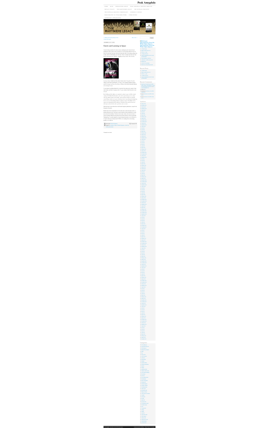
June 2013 (143, 309)
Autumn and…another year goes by (147, 59)
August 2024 (143, 126)
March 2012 (143, 334)
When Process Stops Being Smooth (147, 64)
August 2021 (143, 170)
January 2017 (143, 239)
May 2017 (143, 233)
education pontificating (145, 364)
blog (142, 352)
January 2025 (143, 118)
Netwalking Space (144, 387)
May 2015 (143, 272)
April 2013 (143, 312)
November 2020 (144, 181)
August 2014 (143, 287)
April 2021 (143, 173)
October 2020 (143, 183)
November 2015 (144, 262)
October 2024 (143, 123)
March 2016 (143, 256)
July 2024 (143, 128)
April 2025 (143, 113)
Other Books (133, 14)
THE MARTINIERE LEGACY (124, 9)
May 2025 (143, 111)
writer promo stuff (144, 414)
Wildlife (142, 411)
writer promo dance (109, 126)
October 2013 (143, 303)
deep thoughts (143, 359)
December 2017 (143, 225)
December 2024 (143, 119)
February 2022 (143, 165)
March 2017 (143, 236)
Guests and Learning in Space (115, 45)
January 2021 (143, 178)
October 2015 (143, 264)
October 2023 (143, 136)
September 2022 (144, 157)
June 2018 (143, 218)
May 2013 (143, 311)
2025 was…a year (144, 52)
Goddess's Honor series (145, 370)
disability (142, 361)
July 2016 (143, 249)
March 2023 (143, 147)
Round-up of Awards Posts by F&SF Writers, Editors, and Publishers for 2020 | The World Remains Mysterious (148, 85)
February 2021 (143, 176)
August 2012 (143, 325)
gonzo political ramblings (145, 372)
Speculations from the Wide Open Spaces (147, 46)
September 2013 (144, 304)
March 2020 (143, 194)
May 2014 (143, 291)
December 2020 (143, 179)
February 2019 (143, 209)
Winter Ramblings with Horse (146, 58)
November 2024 (144, 121)
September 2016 (144, 246)
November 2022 (144, 154)
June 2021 (143, 171)
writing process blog (144, 419)
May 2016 (143, 252)
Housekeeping (143, 378)
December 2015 (143, 261)
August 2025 (143, 110)
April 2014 (143, 293)
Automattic (153, 427)
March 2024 (143, 131)
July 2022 (143, 158)
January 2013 (143, 317)
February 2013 (143, 316)
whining (142, 409)
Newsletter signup (122, 6)
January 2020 (143, 197)
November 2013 (144, 301)
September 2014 (144, 285)
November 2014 (144, 282)
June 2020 (143, 189)
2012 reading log (144, 344)
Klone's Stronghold (144, 380)
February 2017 (143, 238)
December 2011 (143, 338)
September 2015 (144, 265)
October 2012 (143, 322)
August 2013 (143, 306)
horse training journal (144, 377)
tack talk (142, 398)
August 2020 (143, 186)
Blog (111, 6)
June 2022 (143, 160)
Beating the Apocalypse (145, 349)
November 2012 (144, 321)
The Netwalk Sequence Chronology (116, 12)
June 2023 (143, 142)
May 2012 (143, 330)
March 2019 (143, 207)
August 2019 (143, 205)
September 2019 (144, 204)
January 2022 (143, 166)
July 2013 (143, 308)
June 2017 (143, 231)
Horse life (143, 375)
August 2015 (143, 267)
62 (145, 89)
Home (106, 6)
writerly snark (143, 417)
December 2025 (143, 105)
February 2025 (143, 116)
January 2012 (143, 337)
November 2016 (144, 243)
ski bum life (143, 396)
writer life (127, 125)
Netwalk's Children (144, 385)
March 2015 (143, 275)
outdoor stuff (143, 388)
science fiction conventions (145, 393)
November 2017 (144, 227)
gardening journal (144, 369)
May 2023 (143, 144)
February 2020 (143, 196)
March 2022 (143, 163)
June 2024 (143, 129)
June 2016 (143, 251)
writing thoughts (144, 421)
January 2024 (143, 134)
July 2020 (143, 188)
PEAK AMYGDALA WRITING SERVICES (141, 6)
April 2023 (143, 145)
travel (142, 406)
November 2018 (144, 212)
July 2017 (143, 230)
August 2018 (143, 215)
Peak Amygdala (146, 2)
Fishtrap (142, 367)
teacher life (143, 399)
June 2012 (143, 329)
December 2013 (143, 300)
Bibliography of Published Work (116, 14)
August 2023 (143, 139)
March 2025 (143, 115)
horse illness (143, 374)
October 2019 (143, 202)
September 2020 (144, 184)
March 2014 (143, 295)
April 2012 (143, 332)
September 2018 (144, 214)
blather (142, 351)
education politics (144, 362)
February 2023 (143, 149)
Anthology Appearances (113, 17)
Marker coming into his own (145, 50)
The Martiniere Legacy (145, 403)
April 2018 (143, 222)
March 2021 (143, 175)
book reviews (143, 354)
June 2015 (143, 270)
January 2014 (143, 298)
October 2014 (143, 283)
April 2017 (143, 235)
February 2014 (143, 296)
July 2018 (143, 217)
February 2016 (143, 257)
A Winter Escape (144, 48)
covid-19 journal (144, 356)
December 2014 (143, 280)
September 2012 (144, 324)
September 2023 (144, 137)
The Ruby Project (144, 404)
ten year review (143, 401)
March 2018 (143, 223)
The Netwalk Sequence (141, 9)
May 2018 (143, 220)
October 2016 (143, 244)
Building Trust (143, 61)
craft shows (143, 357)
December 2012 (143, 319)
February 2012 (143, 335)
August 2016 (143, 248)
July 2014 (143, 288)
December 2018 (143, 210)
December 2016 (143, 241)
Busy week (134, 37)
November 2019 (144, 201)
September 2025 (144, 108)
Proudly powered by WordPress (139, 427)
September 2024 (144, 124)
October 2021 (143, 168)
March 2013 (143, 314)
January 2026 (143, 103)
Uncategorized (143, 408)
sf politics (142, 395)
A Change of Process (144, 53)
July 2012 (143, 327)
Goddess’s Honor (136, 12)
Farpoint (142, 365)
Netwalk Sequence (113, 123)
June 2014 (143, 290)
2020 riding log (143, 348)
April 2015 (143, 274)
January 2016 (143, 259)
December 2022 (143, 152)
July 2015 (143, 269)
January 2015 (143, 278)
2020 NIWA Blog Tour (145, 346)
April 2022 (143, 162)
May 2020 (143, 191)
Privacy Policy (110, 9)
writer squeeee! (143, 416)
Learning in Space (113, 125)
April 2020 (143, 192)
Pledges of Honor (144, 391)
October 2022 (143, 155)
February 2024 (143, 132)
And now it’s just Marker (145, 63)
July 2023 (143, 141)
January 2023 (143, 150)
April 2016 (143, 254)
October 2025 (143, 106)
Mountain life (143, 382)
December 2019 (143, 199)
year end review (143, 422)
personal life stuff (144, 390)
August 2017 (143, 228)
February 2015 (143, 277)
